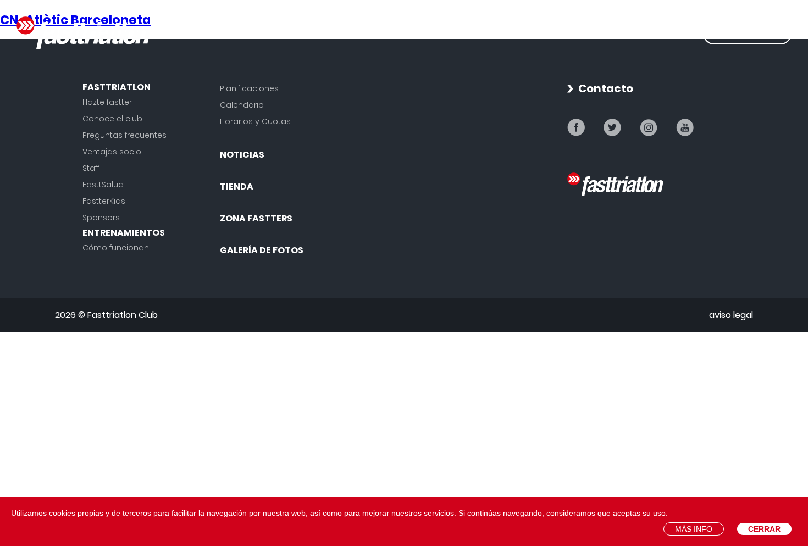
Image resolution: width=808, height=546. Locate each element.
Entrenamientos (372, 33)
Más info (693, 529)
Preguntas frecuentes (124, 135)
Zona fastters (747, 33)
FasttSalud (103, 184)
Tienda (544, 33)
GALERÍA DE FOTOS (643, 33)
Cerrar (764, 529)
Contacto (605, 88)
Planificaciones (249, 88)
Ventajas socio (111, 151)
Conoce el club (112, 118)
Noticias (474, 33)
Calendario (242, 104)
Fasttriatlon (258, 33)
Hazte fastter (107, 102)
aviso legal (731, 315)
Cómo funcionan (115, 247)
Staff (90, 168)
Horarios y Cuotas (255, 121)
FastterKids (103, 201)
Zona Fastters (256, 218)
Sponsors (101, 217)
